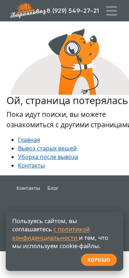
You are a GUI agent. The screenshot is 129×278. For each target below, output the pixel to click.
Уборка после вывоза (48, 157)
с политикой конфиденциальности (51, 233)
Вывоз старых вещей (47, 148)
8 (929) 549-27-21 (73, 11)
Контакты (31, 165)
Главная (29, 140)
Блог (52, 188)
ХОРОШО (98, 260)
